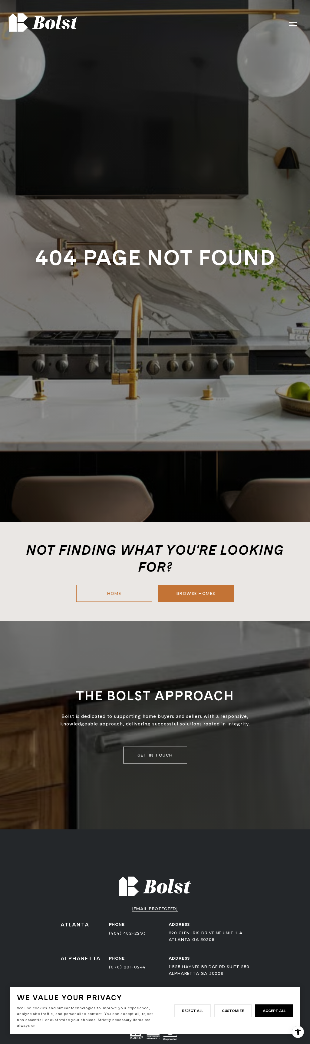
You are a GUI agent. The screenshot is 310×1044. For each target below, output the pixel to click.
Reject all (192, 1010)
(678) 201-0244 (127, 967)
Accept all (274, 1010)
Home (114, 593)
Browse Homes (196, 593)
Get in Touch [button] (155, 755)
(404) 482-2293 (127, 933)
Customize (233, 1010)
